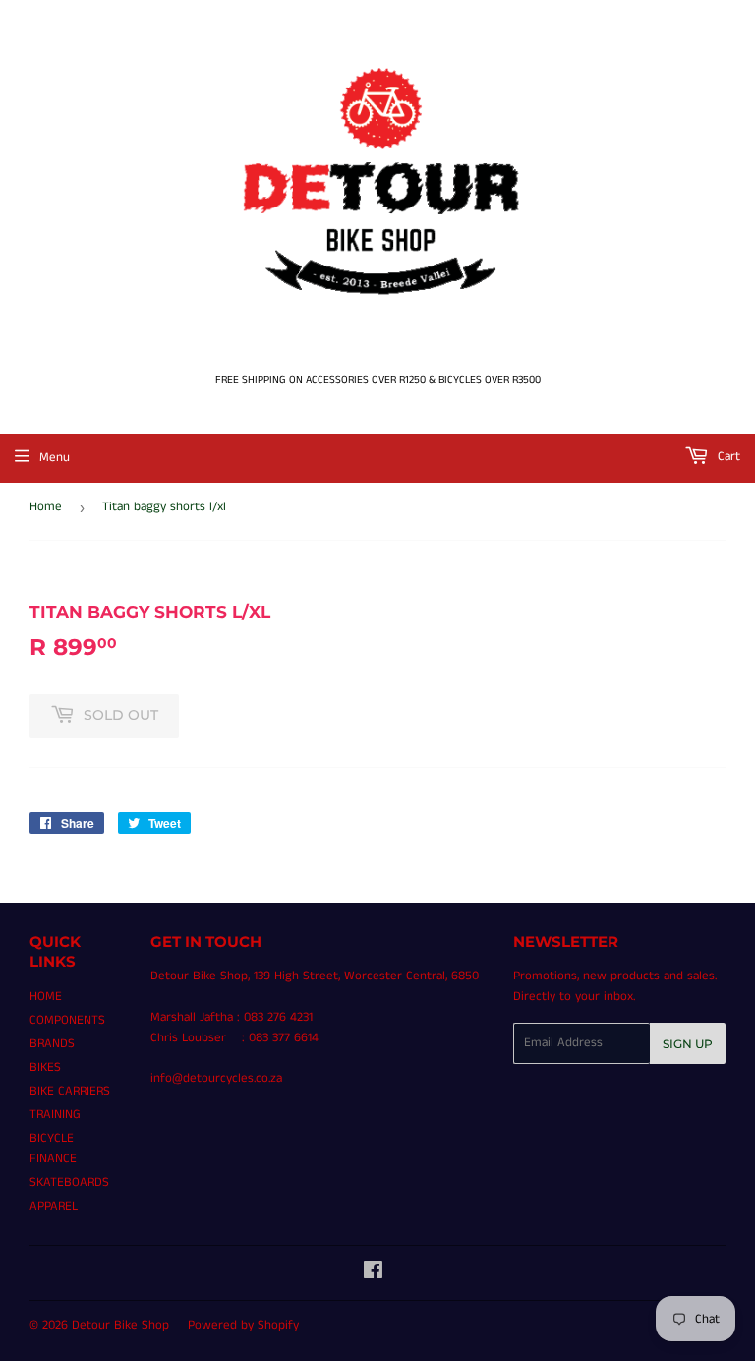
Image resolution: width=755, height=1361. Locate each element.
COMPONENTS (67, 1020)
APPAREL (53, 1206)
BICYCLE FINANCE (53, 1148)
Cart (727, 456)
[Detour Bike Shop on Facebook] (373, 1274)
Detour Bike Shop (120, 1325)
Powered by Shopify (243, 1325)
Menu (54, 457)
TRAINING (55, 1114)
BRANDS (52, 1044)
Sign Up (688, 1043)
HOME (45, 996)
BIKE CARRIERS (69, 1091)
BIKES (45, 1067)
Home (45, 507)
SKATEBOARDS (69, 1182)
